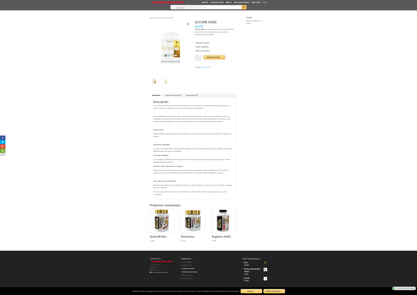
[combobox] (181, 7)
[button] (188, 24)
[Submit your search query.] (244, 7)
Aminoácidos (158, 18)
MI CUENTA (257, 2)
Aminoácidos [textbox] (183, 8)
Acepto (250, 291)
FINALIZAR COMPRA (242, 2)
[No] (414, 291)
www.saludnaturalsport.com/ (159, 272)
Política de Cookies (273, 291)
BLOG (230, 2)
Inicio (151, 18)
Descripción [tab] (156, 95)
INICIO (206, 2)
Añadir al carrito (213, 57)
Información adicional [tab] (173, 95)
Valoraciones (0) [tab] (192, 95)
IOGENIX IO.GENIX (217, 2)
